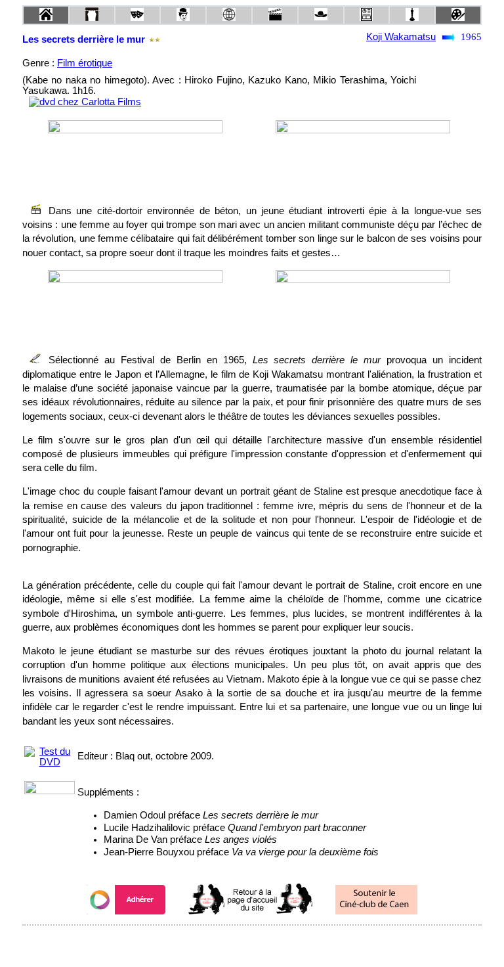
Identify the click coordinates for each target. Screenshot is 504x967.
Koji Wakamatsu (401, 37)
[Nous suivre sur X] (252, 943)
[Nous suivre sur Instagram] (277, 943)
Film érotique (84, 63)
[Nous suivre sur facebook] (227, 943)
